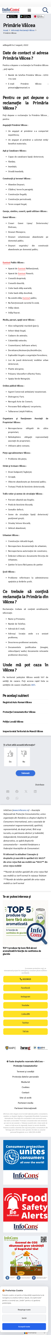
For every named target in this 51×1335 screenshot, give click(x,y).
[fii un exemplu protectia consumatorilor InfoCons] (25, 1258)
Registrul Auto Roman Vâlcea (17, 702)
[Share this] (16, 792)
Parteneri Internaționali (26, 1108)
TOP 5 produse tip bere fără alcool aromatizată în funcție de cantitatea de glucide (22, 950)
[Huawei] (38, 16)
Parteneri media (25, 1103)
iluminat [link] (26, 298)
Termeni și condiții (25, 1071)
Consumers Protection (15, 968)
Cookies (25, 1087)
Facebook (25, 988)
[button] (29, 10)
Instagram (25, 996)
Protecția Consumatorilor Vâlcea (19, 711)
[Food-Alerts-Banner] (25, 1210)
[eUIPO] (40, 1048)
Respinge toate (24, 1310)
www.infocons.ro (20, 810)
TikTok (26, 1031)
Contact (25, 1092)
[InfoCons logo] (11, 10)
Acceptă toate (24, 1326)
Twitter (25, 1022)
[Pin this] (7, 798)
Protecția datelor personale (25, 1076)
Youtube (25, 1005)
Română (31, 1332)
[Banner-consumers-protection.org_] (25, 1162)
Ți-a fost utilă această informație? (19, 745)
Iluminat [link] (6, 262)
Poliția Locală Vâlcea (13, 721)
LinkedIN (25, 1014)
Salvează (25, 773)
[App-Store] (12, 16)
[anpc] (10, 1048)
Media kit (25, 1082)
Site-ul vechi (25, 1097)
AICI (33, 685)
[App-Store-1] (25, 16)
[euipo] (25, 1048)
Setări (24, 1318)
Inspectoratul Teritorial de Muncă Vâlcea (23, 731)
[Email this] (7, 792)
